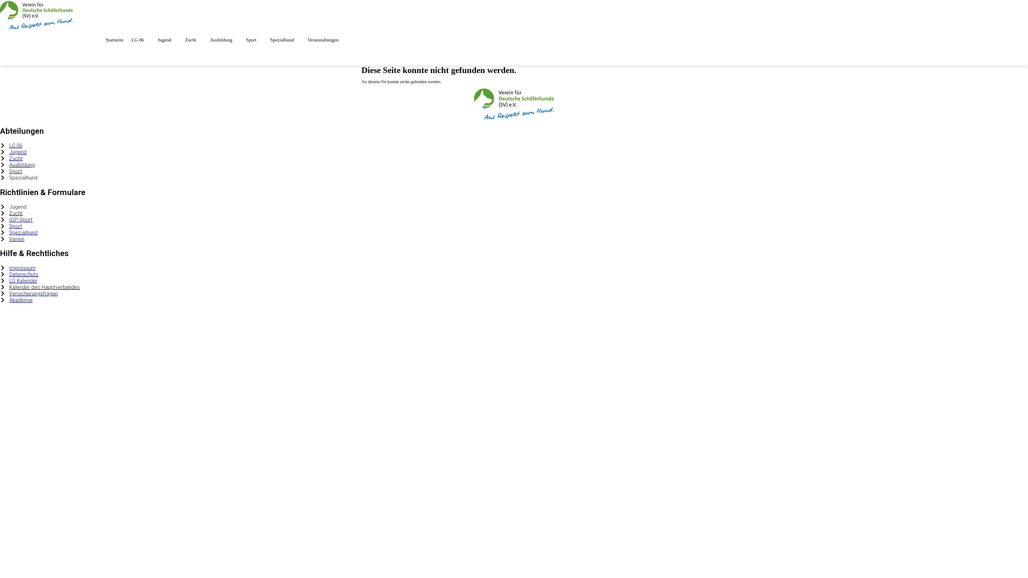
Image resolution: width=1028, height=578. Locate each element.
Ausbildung (221, 40)
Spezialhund (282, 40)
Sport (251, 40)
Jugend (164, 40)
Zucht (190, 40)
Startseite (114, 40)
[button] (6, 57)
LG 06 (137, 40)
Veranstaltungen (323, 40)
